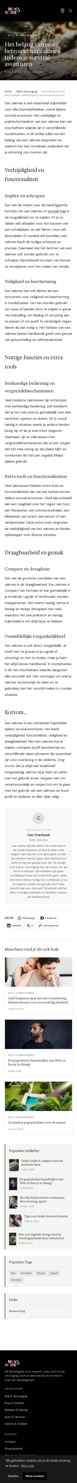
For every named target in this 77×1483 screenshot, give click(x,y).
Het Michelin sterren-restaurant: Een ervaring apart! (42, 1199)
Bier (13, 1273)
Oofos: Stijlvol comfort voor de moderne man (42, 1163)
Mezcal (41, 1273)
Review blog (17, 1311)
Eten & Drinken (14, 1403)
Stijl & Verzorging (26, 91)
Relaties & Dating (16, 1410)
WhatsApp (29, 918)
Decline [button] (13, 1476)
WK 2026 (16, 1280)
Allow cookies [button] (34, 1476)
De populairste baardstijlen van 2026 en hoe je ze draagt (41, 1181)
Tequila (54, 1273)
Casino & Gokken (16, 1423)
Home (8, 91)
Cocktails (26, 1273)
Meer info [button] (27, 1466)
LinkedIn (16, 925)
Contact (10, 1441)
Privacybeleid (13, 1448)
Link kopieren (50, 925)
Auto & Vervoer (15, 1417)
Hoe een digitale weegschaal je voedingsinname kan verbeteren (41, 1236)
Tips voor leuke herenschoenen (46, 1216)
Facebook (50, 918)
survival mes (57, 211)
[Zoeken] (70, 11)
